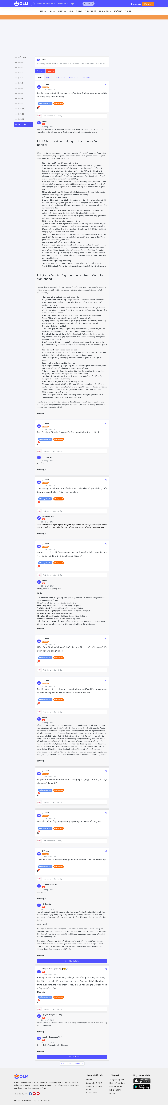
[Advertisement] (82, 37)
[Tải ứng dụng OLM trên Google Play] (142, 1086)
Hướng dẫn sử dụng (117, 1083)
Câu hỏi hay (60, 77)
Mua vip (51, 71)
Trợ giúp (118, 11)
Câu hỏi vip (86, 77)
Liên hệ (112, 1093)
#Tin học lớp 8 (58, 103)
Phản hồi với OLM (116, 1087)
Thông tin (104, 11)
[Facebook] (31, 1094)
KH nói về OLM (115, 1090)
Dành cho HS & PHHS (94, 1083)
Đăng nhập (136, 4)
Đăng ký (148, 4)
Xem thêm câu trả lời (72, 961)
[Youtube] (35, 1094)
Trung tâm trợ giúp (116, 1080)
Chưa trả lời (73, 77)
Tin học (40, 71)
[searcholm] (34, 3)
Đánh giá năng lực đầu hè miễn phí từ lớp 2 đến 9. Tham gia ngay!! (46, 17)
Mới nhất (49, 77)
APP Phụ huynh (91, 1093)
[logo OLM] (21, 3)
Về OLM (128, 11)
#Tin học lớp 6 (58, 997)
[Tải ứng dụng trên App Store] (142, 1081)
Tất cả (39, 77)
